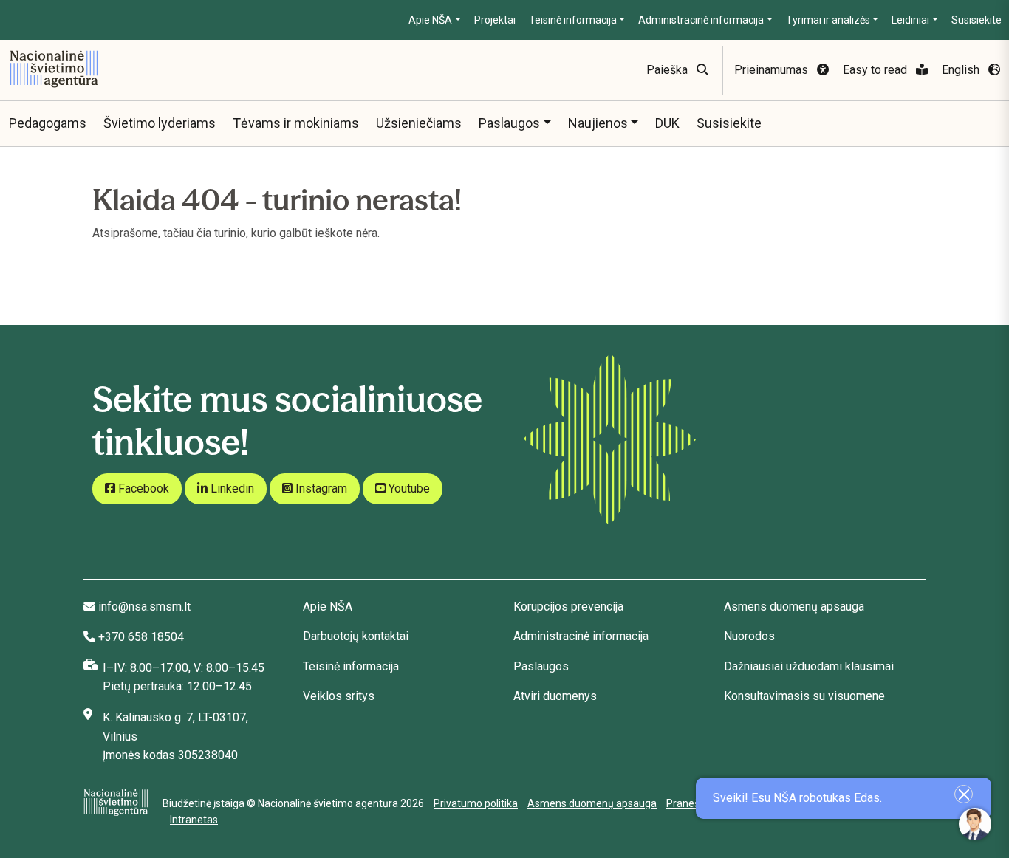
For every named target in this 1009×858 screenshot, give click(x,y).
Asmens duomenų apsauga (794, 607)
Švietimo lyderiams (159, 123)
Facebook (142, 488)
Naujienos (598, 123)
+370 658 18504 (141, 637)
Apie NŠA (430, 20)
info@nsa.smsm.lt (144, 607)
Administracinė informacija (701, 20)
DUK (667, 123)
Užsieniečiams (419, 123)
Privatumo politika (476, 803)
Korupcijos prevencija (568, 607)
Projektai (495, 20)
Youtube (408, 488)
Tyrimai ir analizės (828, 20)
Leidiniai (910, 20)
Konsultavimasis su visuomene (804, 696)
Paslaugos (509, 123)
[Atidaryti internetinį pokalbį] (975, 824)
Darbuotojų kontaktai (355, 636)
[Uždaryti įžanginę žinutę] (963, 794)
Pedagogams (47, 123)
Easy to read (876, 70)
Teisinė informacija (573, 20)
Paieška (668, 70)
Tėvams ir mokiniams (296, 123)
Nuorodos (749, 636)
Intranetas (194, 820)
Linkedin (231, 488)
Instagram (320, 488)
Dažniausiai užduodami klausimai (809, 666)
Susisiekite (976, 20)
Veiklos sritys (338, 696)
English (962, 70)
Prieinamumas (772, 70)
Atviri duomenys (555, 696)
